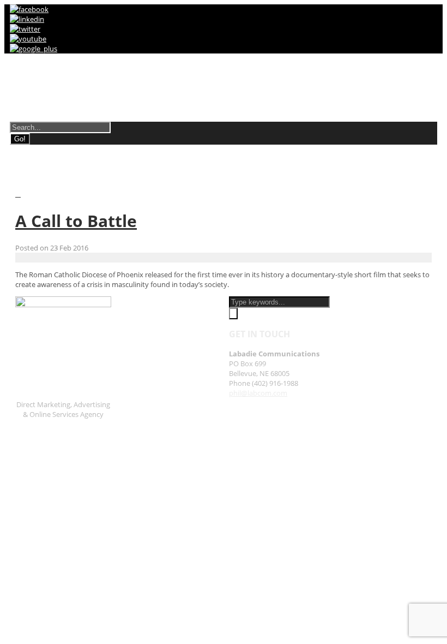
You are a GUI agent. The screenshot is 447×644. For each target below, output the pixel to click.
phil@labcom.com (258, 393)
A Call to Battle (76, 221)
